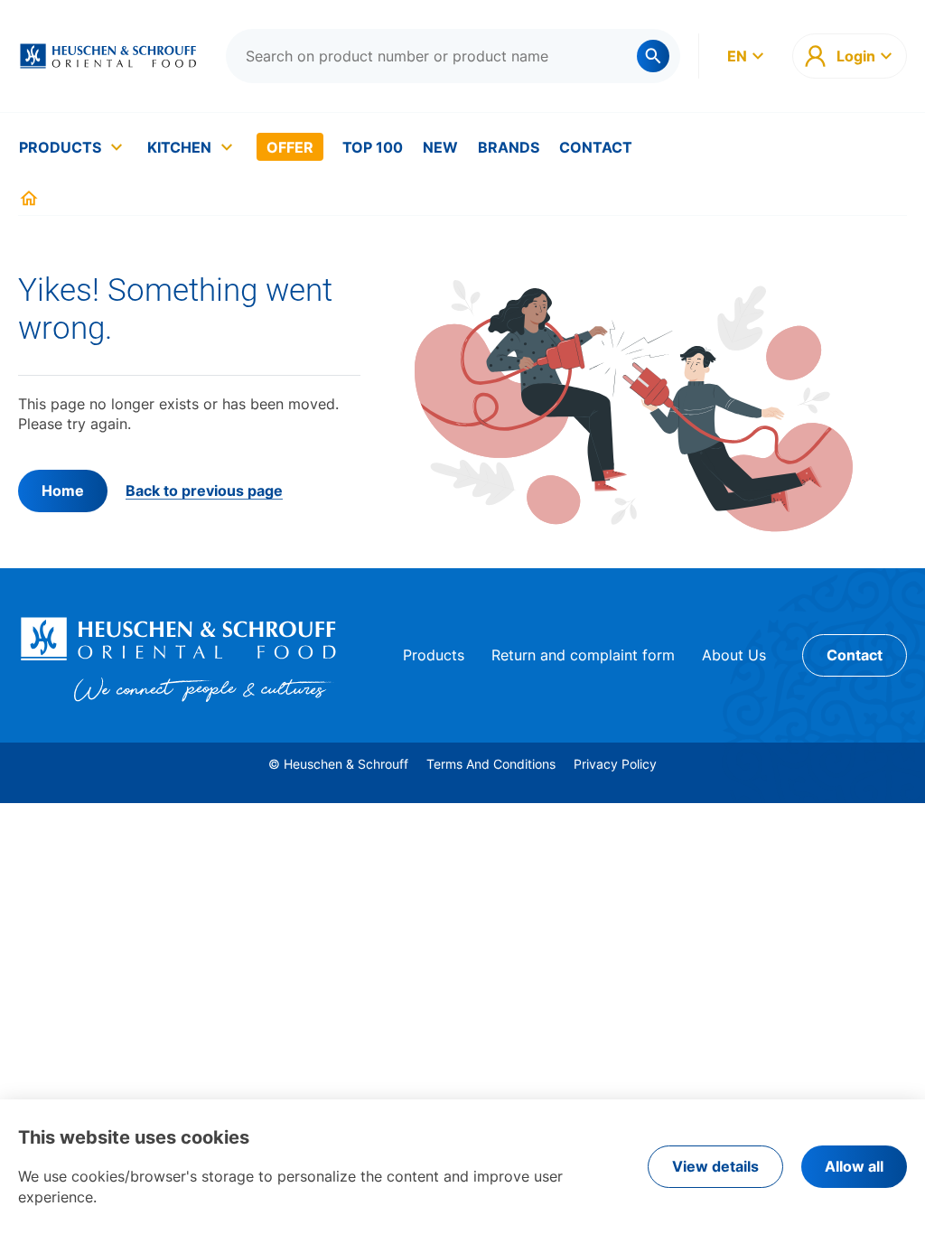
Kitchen (179, 147)
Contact (595, 147)
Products (60, 147)
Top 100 (372, 147)
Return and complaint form (583, 655)
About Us (734, 655)
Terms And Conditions (491, 763)
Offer (289, 147)
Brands (508, 147)
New (440, 147)
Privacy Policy (615, 763)
